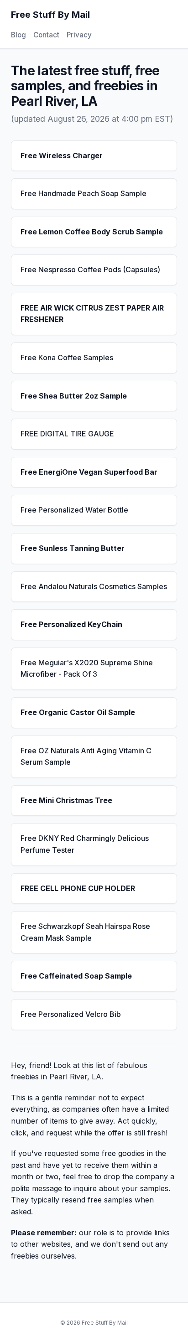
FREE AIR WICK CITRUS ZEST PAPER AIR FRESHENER (92, 313)
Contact (46, 35)
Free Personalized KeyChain (71, 624)
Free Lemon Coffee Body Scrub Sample (92, 231)
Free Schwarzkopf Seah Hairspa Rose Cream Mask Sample (85, 932)
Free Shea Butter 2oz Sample (74, 395)
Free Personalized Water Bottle (74, 509)
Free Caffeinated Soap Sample (76, 975)
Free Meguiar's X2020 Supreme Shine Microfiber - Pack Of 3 (87, 668)
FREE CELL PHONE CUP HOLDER (78, 888)
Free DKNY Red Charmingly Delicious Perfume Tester (85, 844)
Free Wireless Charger (62, 155)
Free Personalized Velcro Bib (71, 1014)
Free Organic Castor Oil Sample (78, 712)
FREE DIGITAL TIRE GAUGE (67, 433)
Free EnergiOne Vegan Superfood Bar (89, 472)
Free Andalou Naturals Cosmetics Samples (94, 586)
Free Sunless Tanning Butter (73, 548)
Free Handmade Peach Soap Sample (83, 193)
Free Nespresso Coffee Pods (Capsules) (90, 269)
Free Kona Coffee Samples (67, 357)
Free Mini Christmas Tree (66, 800)
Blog (18, 35)
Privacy (79, 35)
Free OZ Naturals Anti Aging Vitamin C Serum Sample (86, 756)
